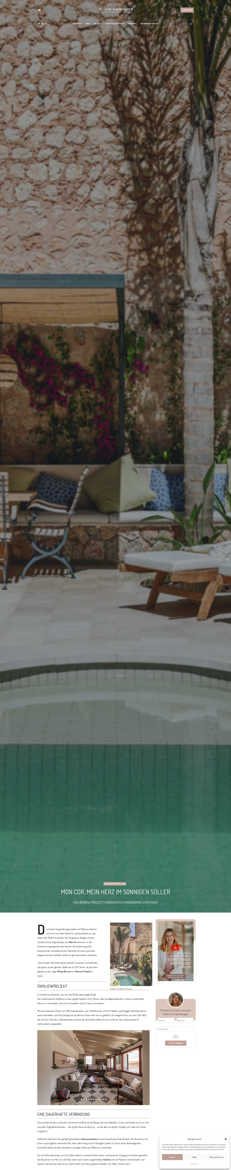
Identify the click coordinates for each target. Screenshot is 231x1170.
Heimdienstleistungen (115, 23)
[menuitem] (39, 23)
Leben (87, 23)
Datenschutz (194, 1164)
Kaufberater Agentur (149, 23)
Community (132, 23)
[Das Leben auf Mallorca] (115, 10)
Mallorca (98, 23)
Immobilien (77, 23)
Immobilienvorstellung (115, 883)
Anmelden (187, 10)
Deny (194, 1157)
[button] (225, 1139)
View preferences (216, 1157)
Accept (172, 1157)
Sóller (40, 975)
